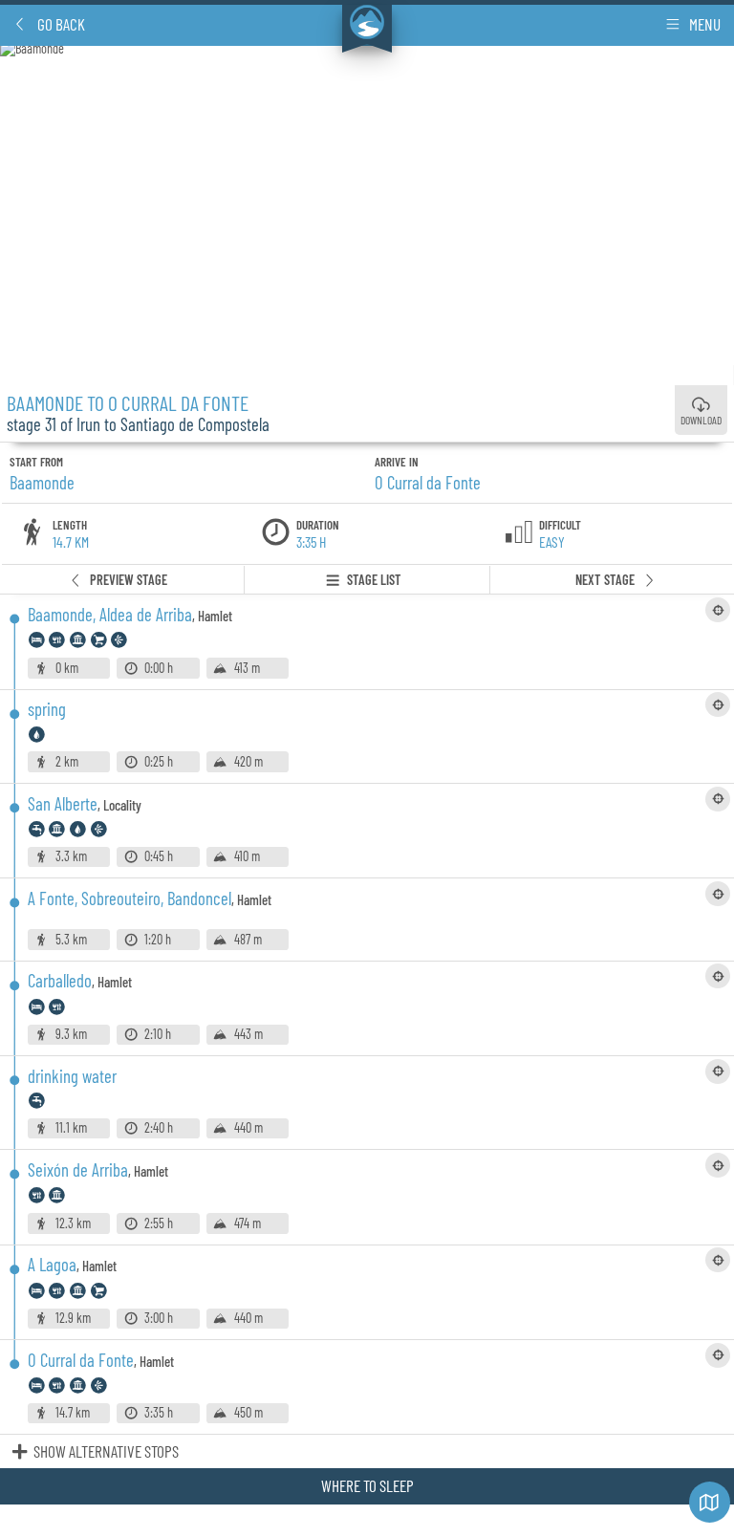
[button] (49, 24)
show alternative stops (106, 1451)
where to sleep (367, 1485)
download (701, 419)
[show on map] (717, 609)
